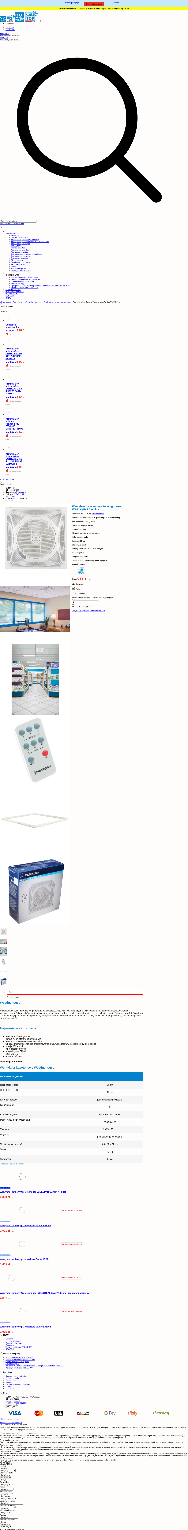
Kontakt (116, 3)
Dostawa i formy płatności (16, 1376)
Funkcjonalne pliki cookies (10, 1440)
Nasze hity (4, 311)
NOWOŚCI (10, 1349)
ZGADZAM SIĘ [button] (6, 1464)
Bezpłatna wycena (94, 4)
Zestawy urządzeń (18, 268)
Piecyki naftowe (17, 260)
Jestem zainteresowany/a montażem (25, 279)
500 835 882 (10, 496)
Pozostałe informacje (14, 1343)
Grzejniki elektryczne (19, 237)
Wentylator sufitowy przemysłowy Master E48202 (25, 1225)
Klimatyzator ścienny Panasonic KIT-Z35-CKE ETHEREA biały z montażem (14, 425)
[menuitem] (92, 251)
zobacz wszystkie (7, 479)
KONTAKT (10, 1388)
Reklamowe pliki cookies (10, 1452)
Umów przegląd (72, 3)
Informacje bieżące (13, 1341)
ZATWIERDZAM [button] (6, 1458)
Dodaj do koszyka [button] (81, 606)
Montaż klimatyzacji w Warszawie (24, 277)
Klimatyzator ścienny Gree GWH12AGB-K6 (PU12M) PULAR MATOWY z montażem (14, 460)
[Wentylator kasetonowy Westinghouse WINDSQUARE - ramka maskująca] (35, 855)
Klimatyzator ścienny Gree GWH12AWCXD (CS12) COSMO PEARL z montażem (14, 355)
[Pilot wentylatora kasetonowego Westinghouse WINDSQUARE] (35, 785)
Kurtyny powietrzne (18, 248)
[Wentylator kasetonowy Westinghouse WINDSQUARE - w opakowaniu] (35, 926)
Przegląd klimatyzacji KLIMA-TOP (24, 288)
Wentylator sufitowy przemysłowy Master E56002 (25, 1327)
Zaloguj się (10, 28)
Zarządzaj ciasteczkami (10, 1419)
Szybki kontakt (6, 484)
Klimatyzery (16, 246)
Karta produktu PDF (97, 611)
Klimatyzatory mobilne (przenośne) (25, 240)
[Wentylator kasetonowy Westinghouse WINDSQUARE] (35, 573)
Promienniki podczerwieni (21, 262)
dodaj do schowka (79, 593)
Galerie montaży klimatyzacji (22, 281)
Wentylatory (16, 266)
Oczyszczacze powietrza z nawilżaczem (27, 254)
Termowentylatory (18, 264)
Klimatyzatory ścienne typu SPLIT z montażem (30, 242)
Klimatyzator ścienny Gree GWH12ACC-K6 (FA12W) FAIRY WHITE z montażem (14, 390)
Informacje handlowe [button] (11, 1061)
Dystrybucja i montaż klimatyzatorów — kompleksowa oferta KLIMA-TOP (40, 286)
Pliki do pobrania (12, 1378)
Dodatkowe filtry (6, 307)
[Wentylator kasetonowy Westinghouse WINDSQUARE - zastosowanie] (35, 643)
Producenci (10, 1345)
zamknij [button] (3, 1466)
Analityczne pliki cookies (10, 1445)
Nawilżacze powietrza (19, 252)
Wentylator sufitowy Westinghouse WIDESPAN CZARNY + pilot (33, 1192)
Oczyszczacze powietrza (21, 256)
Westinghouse (98, 514)
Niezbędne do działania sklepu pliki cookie (19, 1433)
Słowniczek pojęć (18, 283)
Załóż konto (10, 30)
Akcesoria (15, 235)
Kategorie (9, 1339)
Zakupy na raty (11, 1380)
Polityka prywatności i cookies (18, 1384)
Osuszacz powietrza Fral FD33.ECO (13, 328)
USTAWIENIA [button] (5, 1462)
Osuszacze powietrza (19, 258)
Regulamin (10, 1382)
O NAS (8, 1386)
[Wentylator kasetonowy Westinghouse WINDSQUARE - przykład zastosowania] (35, 714)
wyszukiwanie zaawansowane (12, 224)
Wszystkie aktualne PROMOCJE (19, 1347)
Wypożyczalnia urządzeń (21, 271)
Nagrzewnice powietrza (20, 250)
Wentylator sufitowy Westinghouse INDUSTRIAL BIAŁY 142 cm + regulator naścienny (44, 1293)
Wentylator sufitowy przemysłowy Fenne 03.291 (24, 1259)
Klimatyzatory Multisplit (20, 244)
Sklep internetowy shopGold (11, 1423)
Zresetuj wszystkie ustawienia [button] (12, 1529)
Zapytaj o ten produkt (80, 611)
